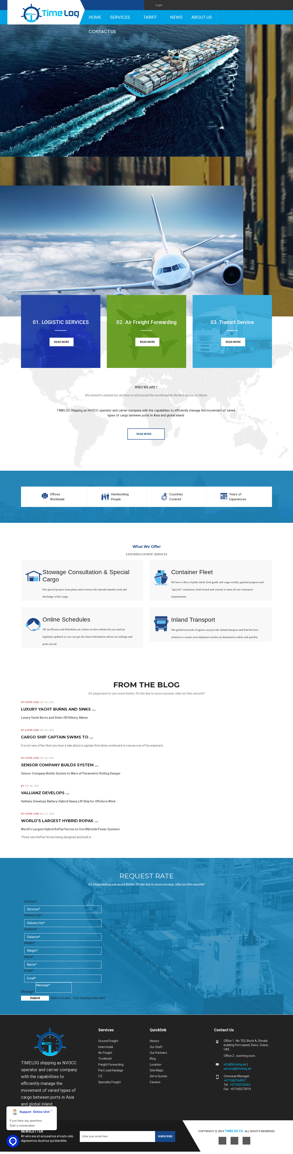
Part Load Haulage (110, 1070)
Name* (29, 957)
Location (155, 1064)
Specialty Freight (109, 1082)
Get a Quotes (158, 1076)
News (176, 17)
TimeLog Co (234, 1131)
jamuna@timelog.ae (237, 1068)
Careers (155, 1082)
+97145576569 (240, 1084)
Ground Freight (108, 1041)
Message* (28, 991)
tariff (150, 17)
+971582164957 (235, 1080)
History (154, 1041)
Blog (153, 1058)
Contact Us (102, 32)
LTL (100, 1076)
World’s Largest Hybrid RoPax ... (59, 820)
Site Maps (156, 1070)
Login (158, 5)
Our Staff (156, 1047)
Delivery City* (33, 915)
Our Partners (158, 1052)
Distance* (31, 929)
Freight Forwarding (111, 1064)
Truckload (105, 1058)
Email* (28, 970)
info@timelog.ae (235, 1064)
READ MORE (61, 341)
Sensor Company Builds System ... (60, 765)
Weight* (29, 943)
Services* (30, 901)
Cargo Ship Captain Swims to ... (57, 737)
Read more (143, 434)
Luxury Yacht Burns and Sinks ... (58, 709)
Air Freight (105, 1052)
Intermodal (105, 1047)
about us (201, 17)
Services (120, 17)
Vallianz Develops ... (45, 793)
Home (95, 17)
